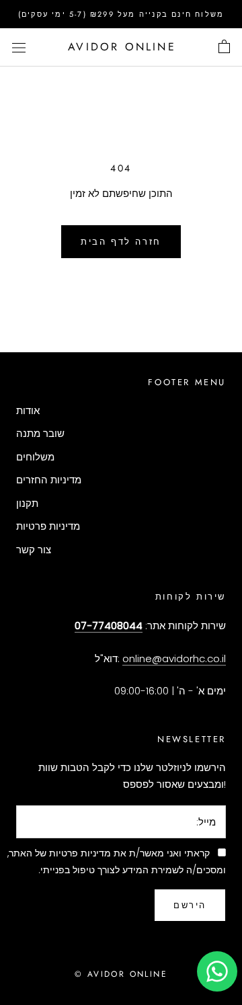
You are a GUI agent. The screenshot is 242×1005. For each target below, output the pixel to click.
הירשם (189, 905)
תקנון (27, 503)
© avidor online (121, 974)
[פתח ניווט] (19, 47)
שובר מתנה (40, 433)
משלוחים (35, 457)
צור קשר (33, 549)
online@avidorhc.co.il (174, 658)
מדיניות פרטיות (48, 526)
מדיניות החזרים (48, 480)
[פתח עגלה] (224, 47)
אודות (28, 410)
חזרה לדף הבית (121, 241)
